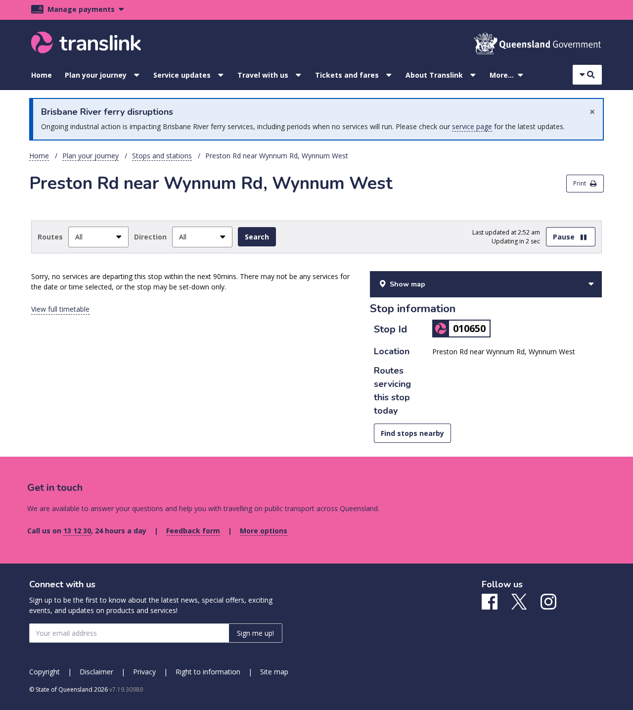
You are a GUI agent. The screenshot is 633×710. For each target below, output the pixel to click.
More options (263, 530)
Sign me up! (255, 633)
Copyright (44, 671)
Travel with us (262, 75)
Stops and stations (162, 155)
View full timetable (60, 309)
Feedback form (193, 530)
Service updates (182, 75)
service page (472, 126)
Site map (274, 671)
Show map (407, 284)
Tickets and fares (347, 75)
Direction (150, 236)
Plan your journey (96, 75)
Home (41, 75)
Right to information (208, 671)
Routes (50, 236)
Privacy (144, 671)
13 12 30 (77, 530)
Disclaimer (96, 671)
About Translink (434, 75)
